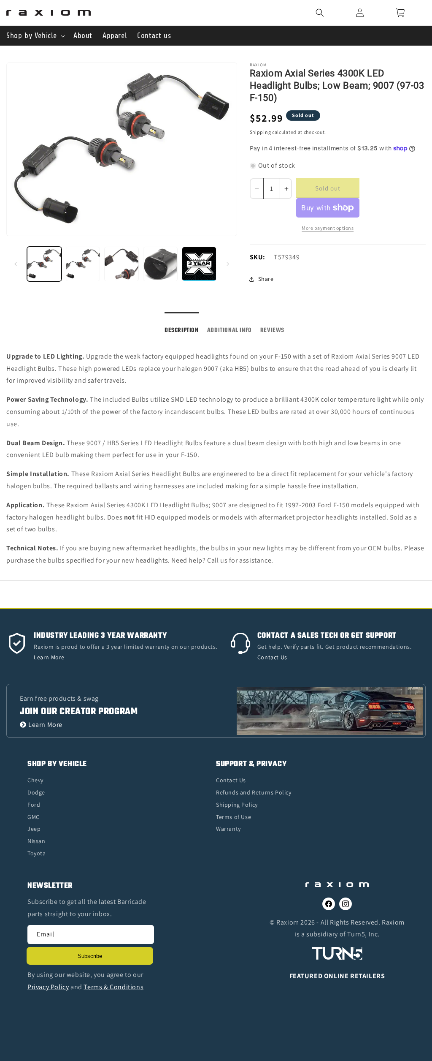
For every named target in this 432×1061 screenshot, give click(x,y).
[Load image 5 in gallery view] (199, 264)
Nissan (36, 841)
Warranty (228, 828)
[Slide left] (15, 264)
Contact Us (231, 780)
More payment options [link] (328, 228)
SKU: (257, 257)
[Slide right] (228, 264)
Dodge (36, 792)
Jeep (33, 828)
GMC (33, 817)
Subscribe (90, 956)
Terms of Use (233, 817)
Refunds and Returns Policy (254, 792)
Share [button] (266, 279)
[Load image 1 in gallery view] (44, 264)
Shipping (260, 132)
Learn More (45, 724)
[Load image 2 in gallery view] (83, 264)
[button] (330, 12)
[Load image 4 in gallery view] (160, 264)
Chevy (35, 780)
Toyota (36, 853)
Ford (33, 804)
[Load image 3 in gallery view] (121, 264)
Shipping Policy (237, 804)
